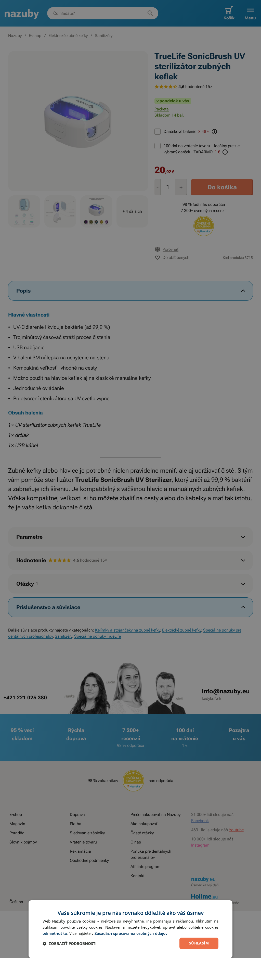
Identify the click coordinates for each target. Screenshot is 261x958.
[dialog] (130, 929)
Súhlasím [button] (199, 943)
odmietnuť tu (55, 933)
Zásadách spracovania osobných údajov (131, 933)
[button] (70, 943)
